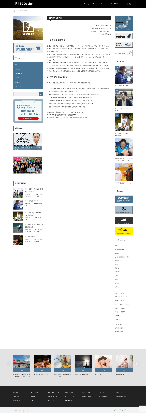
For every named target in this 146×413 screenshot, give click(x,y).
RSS (28, 410)
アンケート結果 (34, 392)
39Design (121, 410)
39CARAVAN (18, 78)
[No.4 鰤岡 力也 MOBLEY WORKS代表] (124, 122)
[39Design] (33, 3)
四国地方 (117, 283)
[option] (19, 367)
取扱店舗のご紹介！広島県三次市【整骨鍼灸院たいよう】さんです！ (17, 376)
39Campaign (18, 87)
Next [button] (137, 363)
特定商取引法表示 (119, 332)
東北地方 (117, 264)
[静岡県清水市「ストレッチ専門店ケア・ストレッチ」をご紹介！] (124, 147)
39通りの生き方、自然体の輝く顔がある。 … (33, 204)
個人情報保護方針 (119, 328)
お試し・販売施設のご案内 (122, 257)
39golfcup (17, 82)
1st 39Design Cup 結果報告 (21, 176)
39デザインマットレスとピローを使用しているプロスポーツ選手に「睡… (33, 196)
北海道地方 (118, 260)
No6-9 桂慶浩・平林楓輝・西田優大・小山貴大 (34, 190)
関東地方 (117, 268)
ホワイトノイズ (95, 374)
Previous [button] (8, 363)
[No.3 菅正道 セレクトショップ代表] (124, 97)
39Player (17, 69)
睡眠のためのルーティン (118, 374)
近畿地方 (117, 272)
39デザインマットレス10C (122, 304)
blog (16, 64)
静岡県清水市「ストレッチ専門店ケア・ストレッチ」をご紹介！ (124, 159)
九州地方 (117, 287)
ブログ (116, 246)
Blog (102, 4)
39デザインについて (120, 293)
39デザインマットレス (121, 297)
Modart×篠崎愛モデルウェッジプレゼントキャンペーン (28, 153)
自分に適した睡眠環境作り (78, 374)
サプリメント (102, 392)
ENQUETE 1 (118, 315)
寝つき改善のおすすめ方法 (37, 374)
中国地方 (117, 275)
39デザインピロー (119, 300)
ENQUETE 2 (118, 319)
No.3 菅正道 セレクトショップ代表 (123, 109)
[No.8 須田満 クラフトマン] (124, 75)
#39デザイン (51, 400)
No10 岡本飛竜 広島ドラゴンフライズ (124, 184)
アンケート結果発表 (120, 312)
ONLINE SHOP (114, 4)
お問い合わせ (129, 4)
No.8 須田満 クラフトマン (33, 201)
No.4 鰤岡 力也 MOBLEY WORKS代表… (33, 214)
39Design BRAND (89, 4)
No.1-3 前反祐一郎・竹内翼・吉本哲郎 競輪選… (34, 226)
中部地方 (117, 279)
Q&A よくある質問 (120, 308)
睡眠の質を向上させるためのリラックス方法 (58, 375)
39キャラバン (120, 392)
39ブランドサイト (69, 396)
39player (33, 396)
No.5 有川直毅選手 (30, 236)
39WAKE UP (18, 73)
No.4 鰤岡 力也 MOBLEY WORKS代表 (122, 134)
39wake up (16, 396)
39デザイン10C (86, 392)
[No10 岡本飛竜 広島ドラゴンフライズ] (124, 172)
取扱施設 (117, 253)
